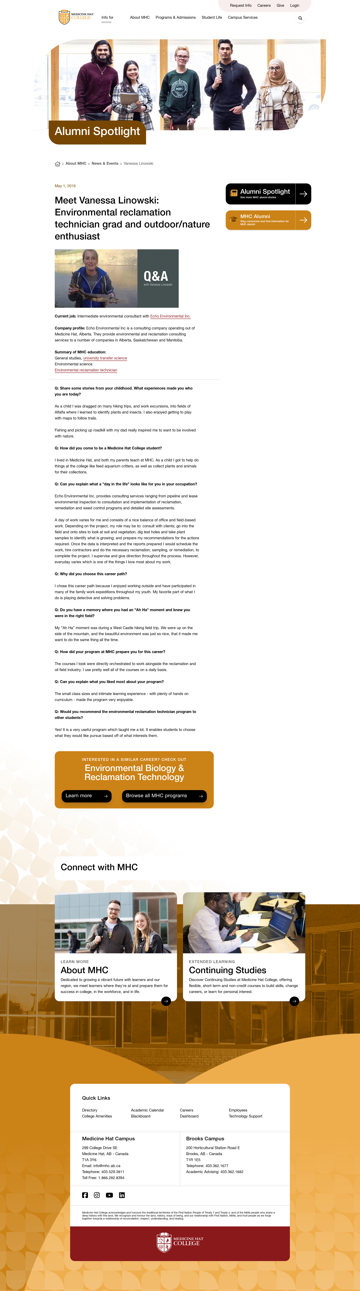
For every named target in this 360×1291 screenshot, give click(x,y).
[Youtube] (109, 1195)
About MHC (76, 164)
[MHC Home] (75, 17)
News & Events (105, 164)
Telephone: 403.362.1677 (207, 1166)
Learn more (79, 796)
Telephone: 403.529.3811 (103, 1172)
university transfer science (105, 359)
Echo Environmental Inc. (170, 317)
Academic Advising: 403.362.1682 (214, 1172)
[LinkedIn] (122, 1195)
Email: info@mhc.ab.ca (101, 1166)
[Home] (57, 164)
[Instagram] (97, 1195)
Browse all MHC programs (156, 796)
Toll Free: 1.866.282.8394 (103, 1178)
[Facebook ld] (85, 1195)
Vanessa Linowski (138, 164)
